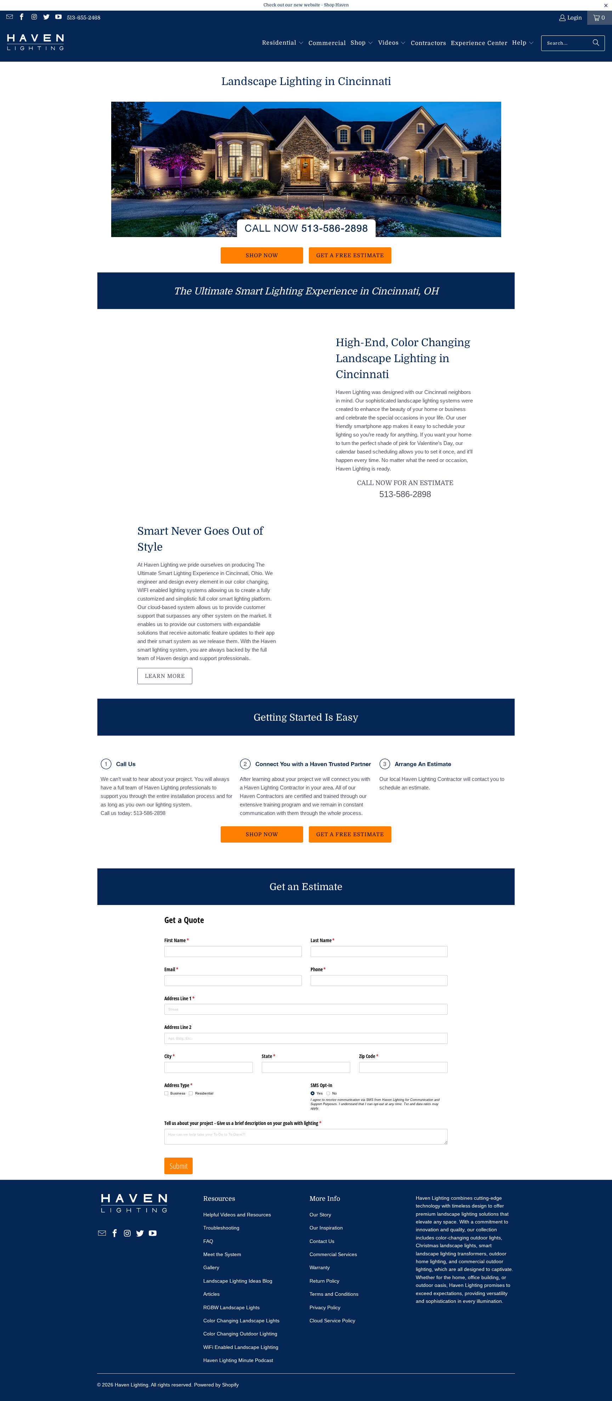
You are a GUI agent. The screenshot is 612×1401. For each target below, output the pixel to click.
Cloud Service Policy (332, 1320)
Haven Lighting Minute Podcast (238, 1360)
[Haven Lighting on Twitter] (46, 18)
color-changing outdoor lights (468, 1237)
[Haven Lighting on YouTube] (58, 18)
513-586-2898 (405, 494)
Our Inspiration (326, 1228)
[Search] (596, 43)
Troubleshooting (221, 1228)
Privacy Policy (325, 1307)
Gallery (211, 1267)
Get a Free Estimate (350, 255)
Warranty (320, 1267)
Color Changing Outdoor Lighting (240, 1334)
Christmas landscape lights (446, 1245)
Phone (326, 969)
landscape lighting (457, 1214)
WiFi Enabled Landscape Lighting (240, 1347)
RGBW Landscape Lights (231, 1307)
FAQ (208, 1241)
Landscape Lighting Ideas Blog (237, 1281)
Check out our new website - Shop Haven (306, 4)
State (277, 1056)
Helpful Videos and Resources (237, 1214)
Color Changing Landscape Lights (241, 1320)
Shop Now (262, 255)
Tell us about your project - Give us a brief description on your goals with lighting (251, 1123)
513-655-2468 (84, 18)
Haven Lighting (131, 1385)
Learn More (165, 676)
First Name (184, 940)
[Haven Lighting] (35, 43)
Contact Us (322, 1241)
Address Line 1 (187, 998)
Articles (211, 1294)
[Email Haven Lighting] (9, 18)
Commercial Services (333, 1254)
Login (574, 18)
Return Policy (324, 1281)
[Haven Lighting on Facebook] (21, 18)
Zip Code (377, 1056)
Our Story (320, 1214)
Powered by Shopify (216, 1385)
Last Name (331, 940)
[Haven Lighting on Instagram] (33, 18)
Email (179, 969)
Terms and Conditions (334, 1294)
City (177, 1056)
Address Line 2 (177, 1027)
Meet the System (222, 1254)
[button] (283, 43)
